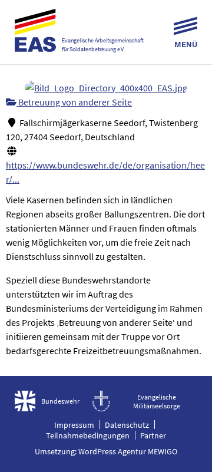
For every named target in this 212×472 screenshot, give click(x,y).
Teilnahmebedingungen (88, 435)
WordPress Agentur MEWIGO (127, 451)
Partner (153, 435)
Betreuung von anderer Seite (74, 102)
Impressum (74, 425)
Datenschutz (127, 425)
